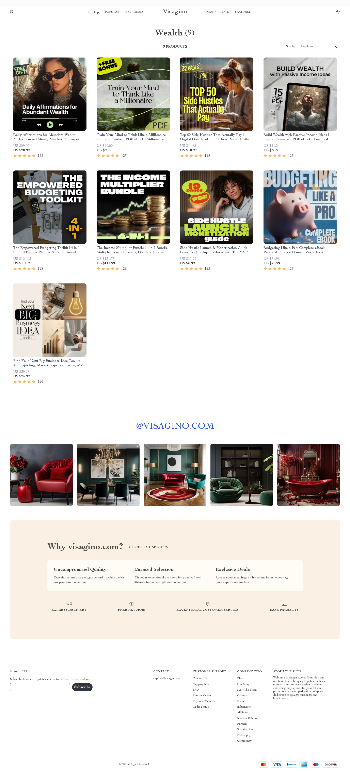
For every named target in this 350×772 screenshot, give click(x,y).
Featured (243, 12)
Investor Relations (248, 718)
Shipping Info (201, 684)
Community (244, 741)
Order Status (201, 707)
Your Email (21, 687)
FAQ (196, 690)
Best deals (134, 12)
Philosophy (244, 735)
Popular (112, 12)
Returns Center (202, 695)
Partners (242, 724)
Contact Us (200, 678)
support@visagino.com (167, 678)
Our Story (243, 684)
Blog (240, 678)
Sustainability (245, 729)
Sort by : (291, 46)
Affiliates (242, 712)
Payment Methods (204, 701)
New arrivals (217, 12)
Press (240, 701)
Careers (242, 695)
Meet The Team (247, 690)
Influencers (244, 707)
